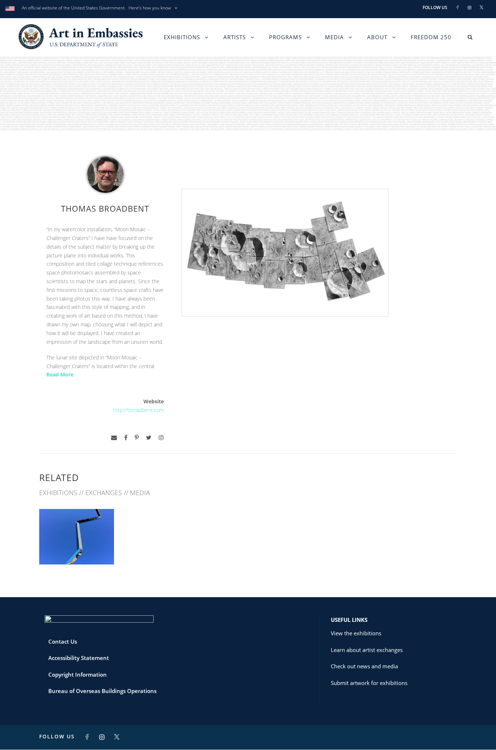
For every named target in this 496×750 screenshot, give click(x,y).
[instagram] (161, 438)
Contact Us (62, 641)
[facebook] (125, 438)
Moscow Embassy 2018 (77, 548)
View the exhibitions (356, 633)
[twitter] (148, 438)
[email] (114, 438)
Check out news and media (364, 666)
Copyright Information (77, 674)
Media (334, 37)
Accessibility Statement (78, 657)
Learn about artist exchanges (367, 649)
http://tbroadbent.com (138, 410)
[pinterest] (137, 438)
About (377, 37)
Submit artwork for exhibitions (369, 682)
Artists (234, 37)
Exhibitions (182, 37)
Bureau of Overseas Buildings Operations (102, 690)
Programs (285, 37)
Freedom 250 (431, 37)
